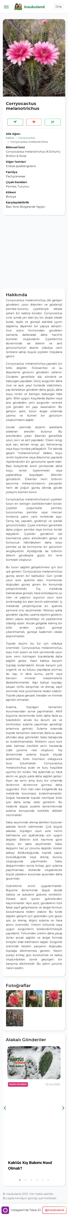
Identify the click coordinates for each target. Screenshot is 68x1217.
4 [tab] (37, 1180)
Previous (5, 1102)
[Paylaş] (53, 122)
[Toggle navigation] (6, 6)
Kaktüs (10, 137)
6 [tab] (48, 1180)
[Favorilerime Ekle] (34, 122)
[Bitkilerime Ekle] (15, 122)
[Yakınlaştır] (14, 998)
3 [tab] (31, 1180)
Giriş (59, 6)
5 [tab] (42, 1180)
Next (63, 1102)
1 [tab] (20, 1180)
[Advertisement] (34, 252)
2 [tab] (25, 1180)
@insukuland (54, 1210)
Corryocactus (26, 137)
